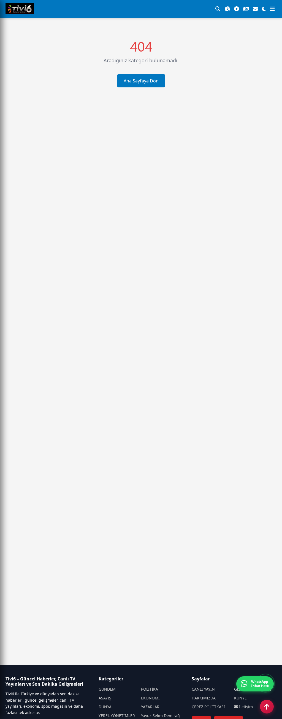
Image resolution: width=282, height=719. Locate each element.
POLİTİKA (149, 689)
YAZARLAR (150, 706)
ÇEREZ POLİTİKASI (208, 706)
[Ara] (218, 9)
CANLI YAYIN (203, 689)
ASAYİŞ (105, 698)
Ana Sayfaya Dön (141, 81)
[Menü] (272, 9)
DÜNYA (105, 706)
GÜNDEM (107, 689)
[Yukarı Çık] (267, 706)
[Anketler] (227, 9)
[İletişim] (255, 9)
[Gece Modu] (263, 9)
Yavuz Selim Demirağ (160, 715)
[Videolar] (236, 9)
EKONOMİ (150, 698)
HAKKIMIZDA (204, 698)
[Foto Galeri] (246, 9)
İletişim (245, 706)
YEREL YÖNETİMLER (117, 715)
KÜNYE (240, 698)
